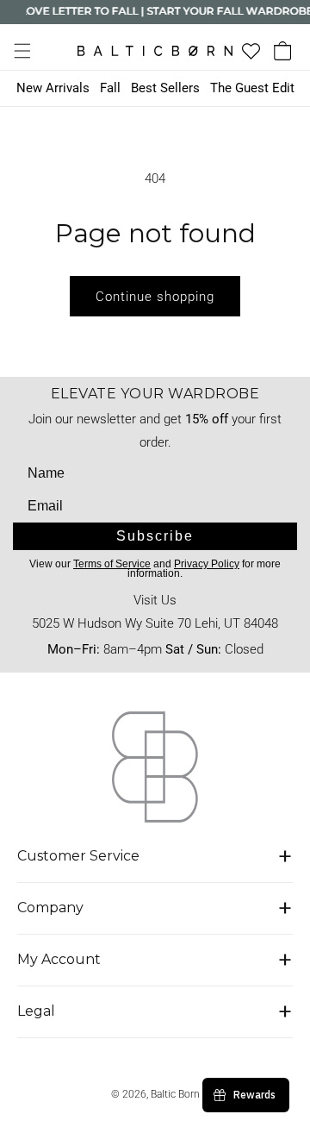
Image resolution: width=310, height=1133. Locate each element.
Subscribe (155, 536)
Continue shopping (155, 296)
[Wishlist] (251, 51)
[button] (22, 51)
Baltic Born (175, 1094)
